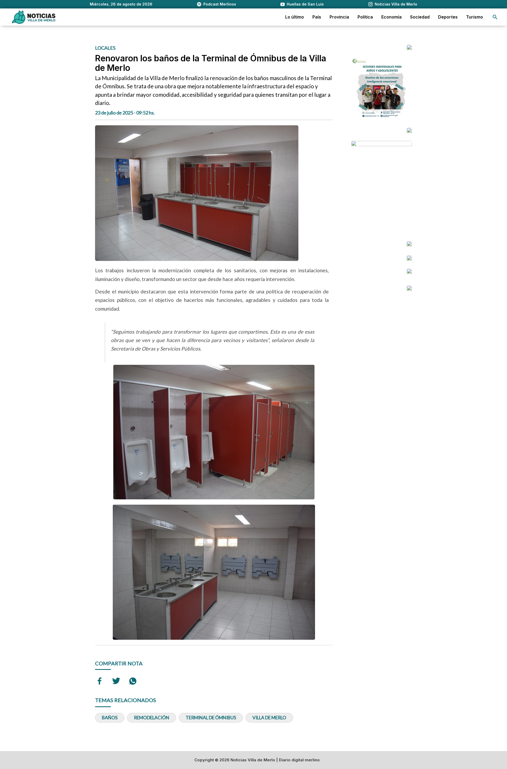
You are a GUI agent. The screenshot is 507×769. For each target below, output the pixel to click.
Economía (391, 17)
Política (365, 17)
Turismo (474, 17)
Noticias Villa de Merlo (396, 4)
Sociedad (420, 17)
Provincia (339, 17)
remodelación (151, 717)
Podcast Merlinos (219, 4)
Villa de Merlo (269, 717)
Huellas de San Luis (305, 4)
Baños (110, 717)
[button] (495, 17)
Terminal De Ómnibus (211, 717)
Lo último (294, 17)
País (316, 17)
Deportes (448, 17)
